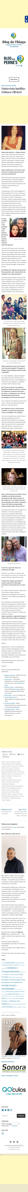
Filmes (13, 792)
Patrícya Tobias (9, 687)
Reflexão (12, 1004)
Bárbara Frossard (10, 675)
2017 (2, 962)
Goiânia (21, 974)
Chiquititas (18, 764)
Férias (13, 974)
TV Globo (9, 778)
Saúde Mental (21, 1004)
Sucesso (21, 796)
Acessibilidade (9, 963)
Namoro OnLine (18, 794)
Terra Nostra (16, 774)
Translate (14, 1126)
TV (21, 774)
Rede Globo (10, 772)
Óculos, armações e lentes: (9, 1075)
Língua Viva (4, 996)
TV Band (8, 776)
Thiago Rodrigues (15, 798)
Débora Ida (15, 786)
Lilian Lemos (8, 679)
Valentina (16, 707)
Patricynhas (16, 689)
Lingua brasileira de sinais (17, 991)
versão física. (16, 1058)
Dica (7, 768)
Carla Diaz (9, 782)
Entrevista (16, 768)
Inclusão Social (7, 979)
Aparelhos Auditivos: (7, 1062)
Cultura (8, 766)
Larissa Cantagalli (10, 703)
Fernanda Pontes (10, 709)
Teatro (10, 774)
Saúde (16, 1004)
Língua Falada (22, 994)
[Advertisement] (14, 14)
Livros (5, 994)
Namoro (10, 794)
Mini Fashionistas (20, 996)
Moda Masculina (17, 998)
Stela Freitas (8, 695)
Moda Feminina (9, 998)
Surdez (3, 1007)
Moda (3, 998)
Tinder (3, 800)
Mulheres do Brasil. (14, 770)
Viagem (8, 800)
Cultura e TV (15, 766)
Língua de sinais (13, 994)
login (15, 827)
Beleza (8, 764)
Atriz (4, 762)
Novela (3, 796)
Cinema (3, 766)
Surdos (10, 1006)
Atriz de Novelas (11, 780)
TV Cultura (15, 776)
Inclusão (4, 977)
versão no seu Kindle (15, 1056)
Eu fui (9, 974)
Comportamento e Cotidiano (10, 965)
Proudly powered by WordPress (14, 1145)
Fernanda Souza (6, 792)
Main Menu (14, 79)
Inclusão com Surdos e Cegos (15, 977)
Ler (15, 989)
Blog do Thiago (14, 42)
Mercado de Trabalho (11, 996)
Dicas (10, 768)
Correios (3, 968)
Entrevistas (4, 770)
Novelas (3, 772)
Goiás (16, 974)
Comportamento (19, 963)
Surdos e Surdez (17, 1007)
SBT (15, 772)
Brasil (12, 764)
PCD (8, 1001)
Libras (7, 991)
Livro (2, 994)
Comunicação (22, 965)
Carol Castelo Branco (11, 697)
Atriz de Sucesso (11, 762)
